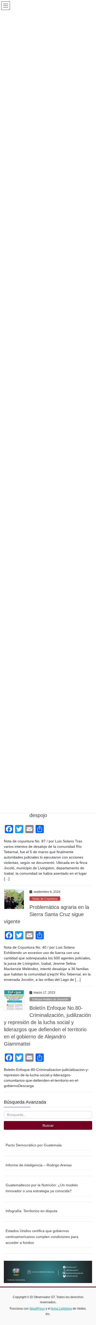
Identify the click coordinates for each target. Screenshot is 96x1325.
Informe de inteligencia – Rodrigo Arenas (39, 1165)
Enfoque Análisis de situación (50, 999)
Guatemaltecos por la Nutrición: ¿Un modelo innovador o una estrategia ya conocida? (42, 1188)
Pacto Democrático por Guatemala (34, 1145)
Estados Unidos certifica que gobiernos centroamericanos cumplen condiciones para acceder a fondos (42, 1237)
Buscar (48, 1125)
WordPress (37, 1308)
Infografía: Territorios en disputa (31, 1211)
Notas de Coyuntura (44, 898)
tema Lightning (61, 1308)
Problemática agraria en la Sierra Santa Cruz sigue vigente (46, 914)
